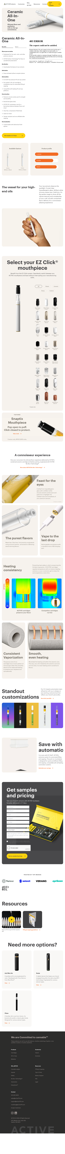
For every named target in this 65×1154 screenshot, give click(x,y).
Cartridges (14, 1052)
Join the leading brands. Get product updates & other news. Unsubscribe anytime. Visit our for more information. (19, 842)
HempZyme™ (14, 1085)
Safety (12, 1075)
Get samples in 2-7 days (10, 135)
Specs (16, 46)
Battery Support (39, 1075)
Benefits (4, 46)
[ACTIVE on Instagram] (12, 1113)
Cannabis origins (15, 1069)
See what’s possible (46, 698)
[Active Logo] (7, 4)
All (38, 286)
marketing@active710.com (18, 1104)
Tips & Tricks (38, 1072)
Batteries (13, 1059)
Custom (52, 290)
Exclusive (37, 1056)
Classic (37, 1052)
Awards (13, 1072)
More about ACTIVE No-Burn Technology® (31, 467)
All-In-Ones (14, 1056)
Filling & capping (39, 1069)
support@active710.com (17, 1101)
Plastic (47, 286)
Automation (14, 1082)
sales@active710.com (16, 1098)
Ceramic (56, 286)
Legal (36, 1082)
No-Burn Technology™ (16, 1078)
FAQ (36, 1078)
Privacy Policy (26, 841)
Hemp (43, 290)
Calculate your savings (45, 768)
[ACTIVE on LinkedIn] (16, 1113)
